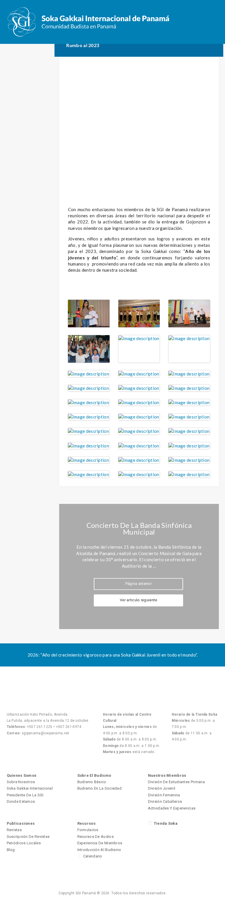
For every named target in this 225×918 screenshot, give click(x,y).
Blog (11, 850)
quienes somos (22, 775)
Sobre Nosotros (21, 782)
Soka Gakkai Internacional (30, 788)
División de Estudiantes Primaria (176, 782)
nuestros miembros (167, 775)
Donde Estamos (21, 801)
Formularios (87, 830)
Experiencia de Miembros (99, 843)
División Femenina (164, 795)
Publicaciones (21, 823)
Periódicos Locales (24, 843)
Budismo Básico (91, 782)
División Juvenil (161, 788)
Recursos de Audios (95, 836)
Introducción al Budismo (99, 850)
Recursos (86, 823)
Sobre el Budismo (94, 775)
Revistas (14, 830)
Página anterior (138, 584)
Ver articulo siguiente (138, 600)
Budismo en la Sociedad (99, 788)
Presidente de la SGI (25, 795)
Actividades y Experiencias (172, 808)
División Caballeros (165, 801)
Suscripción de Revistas (28, 836)
